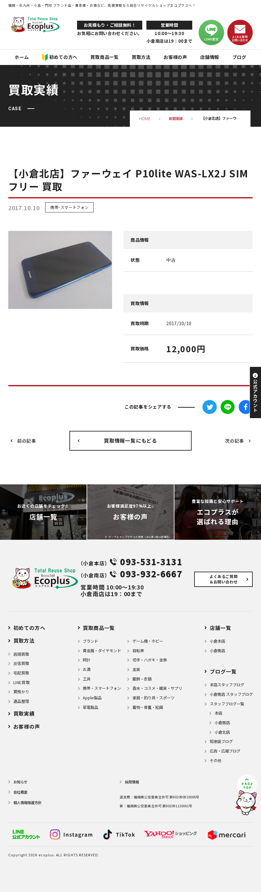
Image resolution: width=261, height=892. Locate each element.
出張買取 (21, 663)
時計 (86, 660)
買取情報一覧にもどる (130, 440)
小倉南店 (217, 650)
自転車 (138, 650)
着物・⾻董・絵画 (147, 707)
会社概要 (20, 792)
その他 (215, 760)
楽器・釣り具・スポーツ (153, 698)
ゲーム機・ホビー (147, 641)
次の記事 (234, 441)
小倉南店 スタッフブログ (231, 694)
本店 (218, 713)
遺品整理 (21, 701)
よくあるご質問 (223, 579)
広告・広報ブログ (225, 751)
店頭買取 (21, 654)
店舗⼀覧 (220, 628)
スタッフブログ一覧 (227, 704)
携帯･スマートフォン (69, 207)
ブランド (90, 641)
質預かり (21, 692)
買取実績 (24, 713)
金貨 (136, 669)
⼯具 (86, 679)
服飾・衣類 (142, 679)
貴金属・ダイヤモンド (102, 650)
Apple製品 (92, 698)
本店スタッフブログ (227, 685)
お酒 (86, 669)
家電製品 (90, 707)
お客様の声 (26, 726)
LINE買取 (21, 682)
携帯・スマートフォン (102, 688)
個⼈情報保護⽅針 (27, 802)
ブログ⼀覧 (223, 671)
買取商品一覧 (99, 628)
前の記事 (26, 441)
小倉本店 (217, 641)
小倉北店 (222, 732)
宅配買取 (21, 673)
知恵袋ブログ (221, 741)
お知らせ (20, 781)
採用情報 (132, 781)
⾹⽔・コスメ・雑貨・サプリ (157, 688)
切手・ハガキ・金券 (149, 660)
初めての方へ (29, 628)
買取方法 (24, 640)
